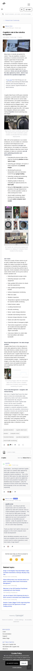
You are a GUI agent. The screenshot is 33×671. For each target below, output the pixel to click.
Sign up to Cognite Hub (9, 644)
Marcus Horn (8, 26)
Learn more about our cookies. (21, 659)
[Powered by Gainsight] (16, 616)
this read (9, 80)
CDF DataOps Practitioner (10, 592)
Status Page (6, 638)
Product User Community (12, 20)
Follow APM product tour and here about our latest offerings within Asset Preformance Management (16, 581)
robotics (6, 433)
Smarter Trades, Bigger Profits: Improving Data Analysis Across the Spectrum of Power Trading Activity (16, 604)
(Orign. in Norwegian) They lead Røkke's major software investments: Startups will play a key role (16, 572)
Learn (4, 631)
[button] (2, 10)
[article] (16, 477)
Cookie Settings (18, 620)
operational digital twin (22, 437)
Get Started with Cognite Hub (11, 646)
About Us (5, 649)
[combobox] (16, 14)
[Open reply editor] (16, 452)
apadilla (7, 463)
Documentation (7, 634)
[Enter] (3, 14)
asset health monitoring (10, 440)
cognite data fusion (21, 430)
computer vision (14, 433)
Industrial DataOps (9, 437)
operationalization (9, 430)
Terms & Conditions (7, 620)
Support (5, 636)
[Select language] (21, 9)
